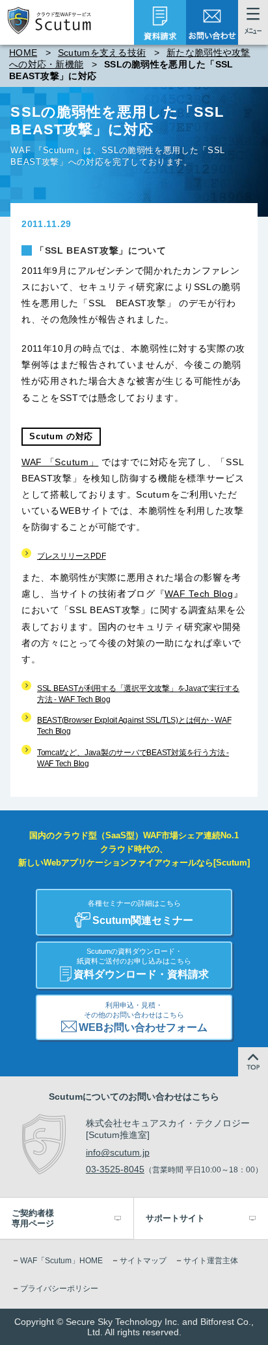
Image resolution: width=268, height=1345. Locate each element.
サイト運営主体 (210, 1260)
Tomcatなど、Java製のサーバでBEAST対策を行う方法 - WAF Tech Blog (133, 758)
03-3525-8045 (115, 1169)
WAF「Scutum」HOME (61, 1260)
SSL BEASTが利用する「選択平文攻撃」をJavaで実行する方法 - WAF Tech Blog (138, 694)
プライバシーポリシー (59, 1288)
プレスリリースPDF (71, 556)
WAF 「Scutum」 (59, 462)
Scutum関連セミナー (141, 912)
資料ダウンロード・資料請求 (141, 963)
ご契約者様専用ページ (33, 1218)
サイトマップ (143, 1260)
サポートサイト (175, 1218)
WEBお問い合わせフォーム (143, 1017)
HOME (23, 52)
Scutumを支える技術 (102, 52)
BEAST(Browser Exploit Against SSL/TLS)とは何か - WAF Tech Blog (134, 726)
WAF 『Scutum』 (46, 150)
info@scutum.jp (118, 1152)
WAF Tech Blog (199, 593)
